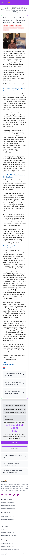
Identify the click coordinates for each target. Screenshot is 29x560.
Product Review (5, 522)
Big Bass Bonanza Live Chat (8, 535)
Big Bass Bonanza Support (8, 505)
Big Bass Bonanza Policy (7, 546)
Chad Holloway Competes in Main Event (15, 412)
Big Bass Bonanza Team (7, 519)
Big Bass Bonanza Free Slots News (7, 9)
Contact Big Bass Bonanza (8, 530)
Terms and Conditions (7, 543)
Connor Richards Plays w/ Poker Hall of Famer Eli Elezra (15, 405)
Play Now (14, 443)
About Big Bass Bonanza (7, 516)
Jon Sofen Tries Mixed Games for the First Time (15, 409)
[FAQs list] (14, 368)
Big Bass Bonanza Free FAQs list (10, 549)
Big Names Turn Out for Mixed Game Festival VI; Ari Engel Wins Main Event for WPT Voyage (19, 9)
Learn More (14, 448)
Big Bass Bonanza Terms (8, 502)
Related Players (9, 419)
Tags (6, 416)
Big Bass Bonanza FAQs (7, 532)
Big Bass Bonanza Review (8, 508)
